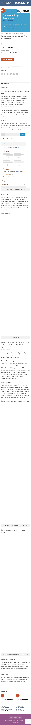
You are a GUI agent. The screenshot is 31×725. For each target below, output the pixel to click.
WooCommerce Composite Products (6, 708)
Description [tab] (5, 84)
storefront (5, 70)
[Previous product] (6, 44)
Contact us (22, 720)
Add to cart (7, 59)
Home (3, 33)
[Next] (30, 704)
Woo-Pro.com (15, 3)
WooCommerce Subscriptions (20, 708)
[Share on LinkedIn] (17, 74)
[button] (2, 3)
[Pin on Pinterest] (14, 74)
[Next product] (2, 44)
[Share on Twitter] (8, 74)
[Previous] (1, 704)
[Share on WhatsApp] (2, 74)
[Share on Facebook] (5, 74)
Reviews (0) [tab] (4, 87)
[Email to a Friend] (11, 74)
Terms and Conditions (11, 720)
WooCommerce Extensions (14, 33)
